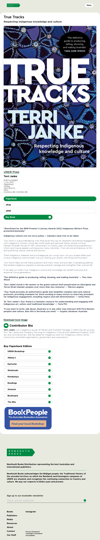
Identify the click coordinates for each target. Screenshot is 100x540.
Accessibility (30, 535)
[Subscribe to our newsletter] (85, 500)
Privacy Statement (33, 531)
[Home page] (13, 5)
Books (10, 512)
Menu (89, 5)
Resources (12, 523)
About (10, 527)
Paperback (11, 198)
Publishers (12, 515)
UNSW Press (11, 172)
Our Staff (11, 535)
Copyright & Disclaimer (34, 533)
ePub (8, 205)
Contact (11, 531)
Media (10, 519)
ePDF (8, 211)
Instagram (31, 512)
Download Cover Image (16, 320)
